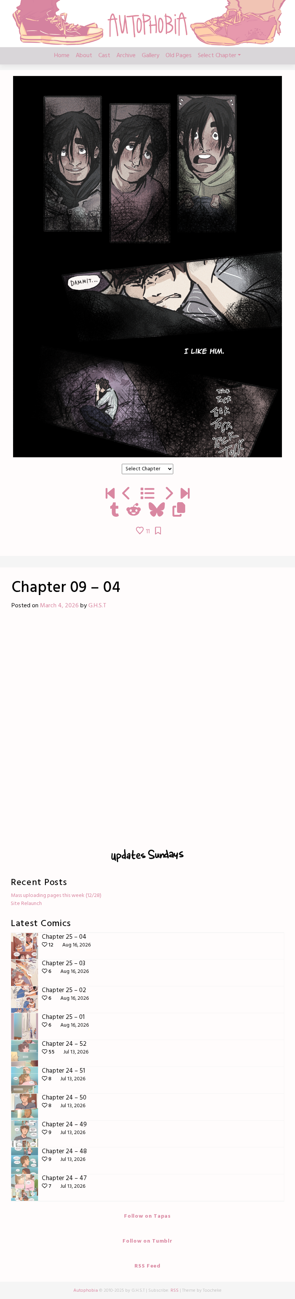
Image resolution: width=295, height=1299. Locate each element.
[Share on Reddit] (133, 510)
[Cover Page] (110, 494)
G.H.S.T (97, 606)
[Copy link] (178, 510)
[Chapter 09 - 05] (168, 494)
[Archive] (147, 494)
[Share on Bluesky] (157, 510)
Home (62, 56)
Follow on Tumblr (147, 1241)
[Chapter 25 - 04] (185, 494)
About (84, 56)
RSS (175, 1290)
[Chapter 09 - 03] (126, 494)
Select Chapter (217, 56)
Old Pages (179, 56)
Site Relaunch (26, 903)
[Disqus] (147, 727)
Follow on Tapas (147, 1216)
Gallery (150, 56)
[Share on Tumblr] (114, 510)
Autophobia (85, 1290)
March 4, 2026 (59, 606)
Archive (126, 56)
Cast (104, 56)
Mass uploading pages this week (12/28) (56, 895)
